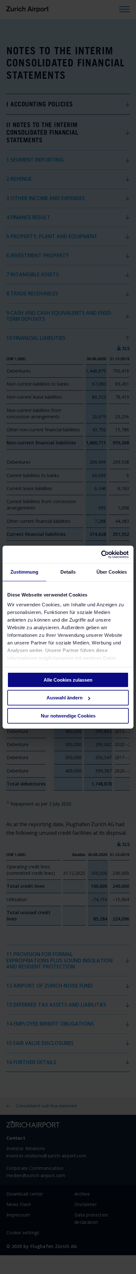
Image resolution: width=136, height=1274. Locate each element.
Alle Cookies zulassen (68, 680)
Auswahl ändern (64, 697)
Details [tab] (68, 572)
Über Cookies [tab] (111, 572)
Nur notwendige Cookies (68, 715)
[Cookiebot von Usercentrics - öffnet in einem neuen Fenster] (101, 554)
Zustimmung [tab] (24, 572)
